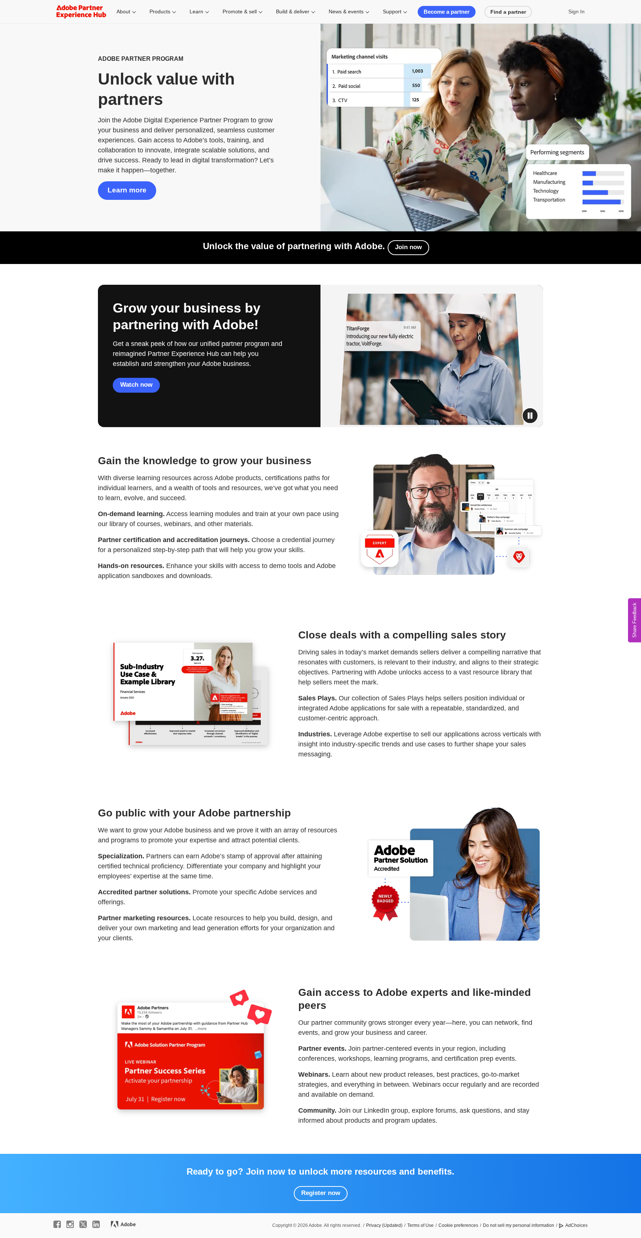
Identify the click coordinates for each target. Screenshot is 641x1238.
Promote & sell (240, 11)
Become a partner (447, 12)
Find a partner (508, 12)
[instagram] (70, 1224)
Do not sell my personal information (518, 1225)
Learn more (127, 190)
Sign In (576, 11)
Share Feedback (634, 620)
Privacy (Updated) (384, 1225)
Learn (196, 11)
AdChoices (576, 1225)
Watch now (136, 384)
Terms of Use (420, 1225)
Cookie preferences (458, 1225)
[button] (530, 415)
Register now (320, 1192)
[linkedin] (96, 1224)
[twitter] (83, 1224)
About (123, 11)
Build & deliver (292, 11)
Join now (408, 247)
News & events (346, 11)
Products (159, 11)
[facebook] (57, 1224)
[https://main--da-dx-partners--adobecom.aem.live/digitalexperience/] (81, 11)
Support (392, 11)
